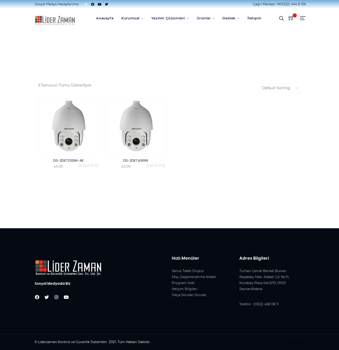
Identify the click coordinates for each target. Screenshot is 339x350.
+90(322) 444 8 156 (291, 4)
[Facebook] (92, 4)
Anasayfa (104, 18)
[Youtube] (99, 4)
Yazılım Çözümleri (168, 18)
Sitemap (296, 342)
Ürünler (204, 18)
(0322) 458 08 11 (266, 304)
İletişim (254, 18)
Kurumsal (130, 18)
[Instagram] (85, 4)
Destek (229, 18)
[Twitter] (106, 4)
